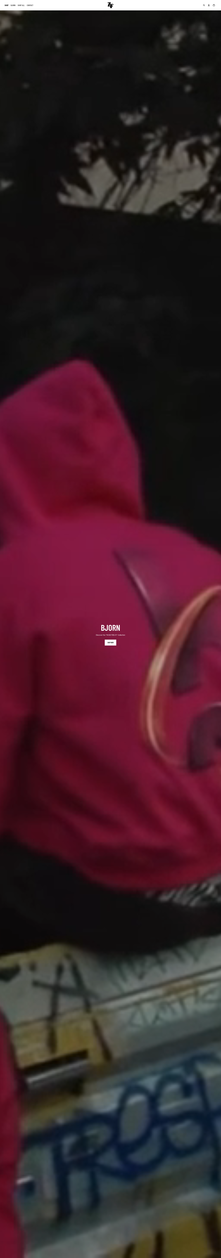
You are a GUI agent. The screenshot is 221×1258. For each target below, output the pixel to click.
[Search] (203, 5)
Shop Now (110, 643)
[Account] (208, 5)
